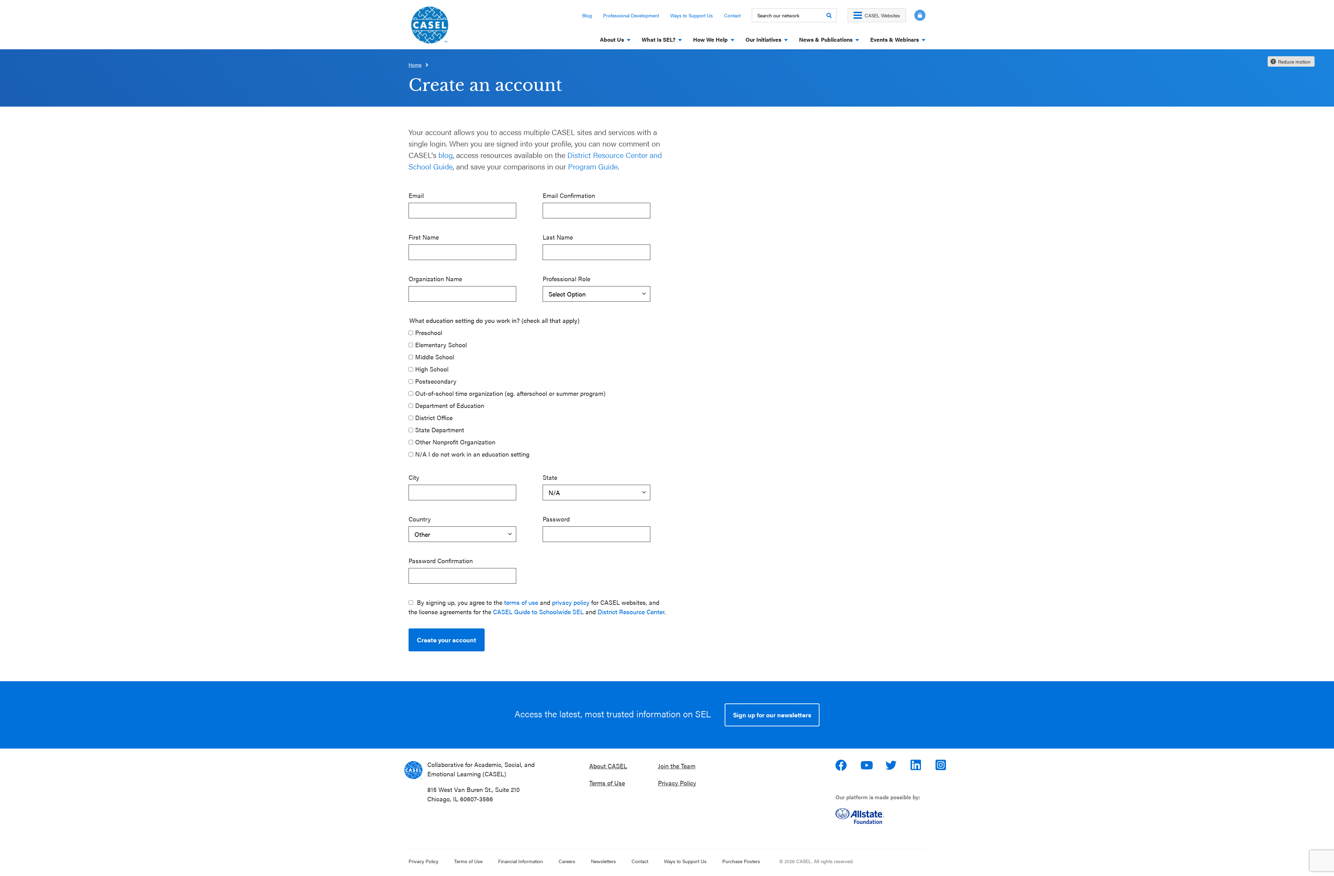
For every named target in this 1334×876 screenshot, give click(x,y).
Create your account (446, 639)
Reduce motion (1294, 61)
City (414, 477)
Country (420, 519)
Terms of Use (607, 782)
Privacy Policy (677, 782)
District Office (434, 417)
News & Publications (826, 39)
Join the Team (676, 765)
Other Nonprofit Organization (455, 441)
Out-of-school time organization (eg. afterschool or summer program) (510, 393)
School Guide (431, 166)
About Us (612, 39)
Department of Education (449, 405)
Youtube (866, 765)
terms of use (521, 602)
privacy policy (571, 602)
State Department (439, 429)
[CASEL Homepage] (430, 27)
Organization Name (435, 278)
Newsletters (603, 861)
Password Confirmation (441, 560)
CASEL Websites (882, 15)
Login (919, 15)
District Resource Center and (614, 154)
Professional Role (566, 278)
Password (556, 519)
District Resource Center (631, 611)
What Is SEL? (658, 39)
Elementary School (441, 344)
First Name (424, 237)
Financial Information (520, 861)
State (550, 477)
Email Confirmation (569, 195)
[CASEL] (413, 770)
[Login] (915, 15)
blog (445, 154)
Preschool (428, 332)
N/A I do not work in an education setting (472, 454)
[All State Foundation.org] (883, 816)
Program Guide (593, 166)
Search (829, 15)
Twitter (892, 765)
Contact (732, 15)
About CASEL (608, 765)
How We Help (710, 39)
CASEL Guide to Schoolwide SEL (538, 611)
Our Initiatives (763, 39)
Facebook (841, 765)
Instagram (942, 765)
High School (431, 369)
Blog (587, 15)
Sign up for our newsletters (772, 714)
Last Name (558, 237)
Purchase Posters (741, 861)
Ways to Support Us (691, 15)
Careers (567, 861)
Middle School (434, 356)
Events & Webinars (894, 39)
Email (416, 195)
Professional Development (631, 15)
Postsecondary (435, 381)
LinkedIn (917, 765)
